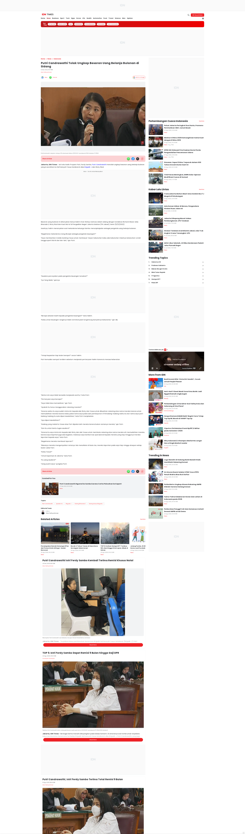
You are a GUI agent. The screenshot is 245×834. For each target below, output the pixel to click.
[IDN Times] (48, 14)
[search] (188, 15)
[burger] (203, 18)
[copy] (142, 158)
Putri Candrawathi (99, 164)
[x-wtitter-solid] (137, 158)
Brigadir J (88, 167)
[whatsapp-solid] (128, 158)
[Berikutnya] (146, 532)
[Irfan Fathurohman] (43, 512)
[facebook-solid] (133, 158)
